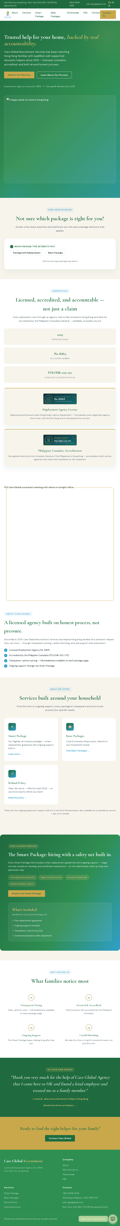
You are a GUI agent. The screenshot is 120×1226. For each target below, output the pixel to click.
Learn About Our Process (54, 75)
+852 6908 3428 (74, 4)
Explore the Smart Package (26, 893)
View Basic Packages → (78, 750)
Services (26, 12)
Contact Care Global (60, 1138)
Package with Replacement (27, 253)
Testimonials (73, 12)
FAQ (85, 12)
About (15, 12)
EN (109, 2)
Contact (96, 12)
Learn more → (15, 754)
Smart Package (11, 1193)
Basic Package (55, 253)
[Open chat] (113, 1219)
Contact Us (107, 14)
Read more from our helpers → (60, 1105)
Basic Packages (11, 1197)
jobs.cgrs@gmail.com (96, 4)
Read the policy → (17, 797)
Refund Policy (10, 1202)
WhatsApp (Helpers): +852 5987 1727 (80, 1197)
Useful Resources (12, 1207)
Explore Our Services (19, 75)
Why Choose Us (70, 1169)
